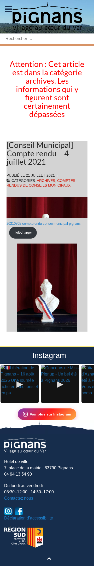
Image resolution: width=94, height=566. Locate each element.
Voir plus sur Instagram (50, 414)
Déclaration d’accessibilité (28, 518)
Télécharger (23, 232)
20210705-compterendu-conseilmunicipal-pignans (44, 224)
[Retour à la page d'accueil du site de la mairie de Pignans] (47, 16)
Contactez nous (18, 498)
